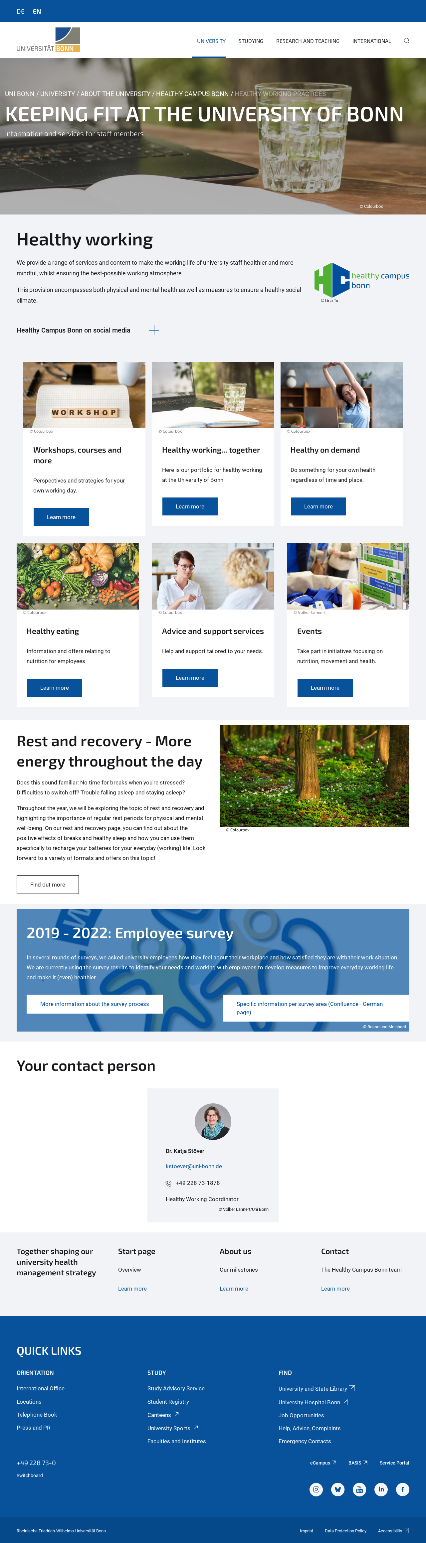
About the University (115, 94)
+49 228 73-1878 (198, 1183)
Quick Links (49, 1350)
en (37, 11)
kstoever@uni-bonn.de (194, 1166)
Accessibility (390, 1530)
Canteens (159, 1415)
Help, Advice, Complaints (310, 1428)
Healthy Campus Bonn (192, 94)
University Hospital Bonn (309, 1402)
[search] (404, 45)
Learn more (132, 1288)
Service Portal (394, 1463)
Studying (251, 41)
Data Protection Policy (345, 1530)
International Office (41, 1388)
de (21, 11)
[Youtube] (359, 1490)
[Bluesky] (337, 1490)
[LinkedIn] (381, 1490)
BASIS (354, 1463)
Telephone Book (37, 1414)
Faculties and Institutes (176, 1441)
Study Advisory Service (176, 1388)
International (371, 41)
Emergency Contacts (305, 1441)
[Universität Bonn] (48, 40)
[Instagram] (316, 1490)
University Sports (168, 1428)
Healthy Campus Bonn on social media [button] (73, 330)
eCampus (320, 1463)
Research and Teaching (307, 41)
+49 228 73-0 (36, 1463)
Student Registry (168, 1401)
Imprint (306, 1530)
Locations (29, 1401)
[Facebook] (402, 1490)
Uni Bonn (20, 94)
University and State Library (313, 1388)
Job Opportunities (301, 1415)
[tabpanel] (213, 136)
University (211, 41)
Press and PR (33, 1427)
